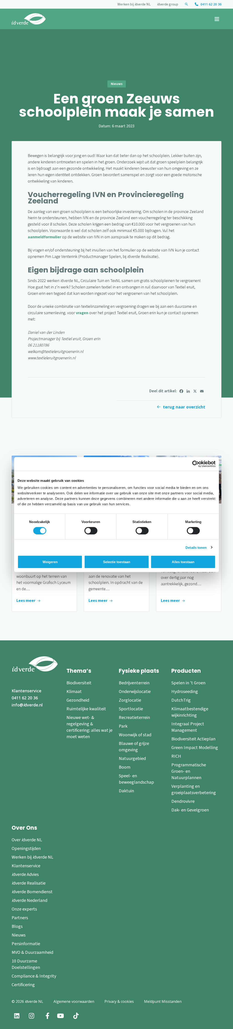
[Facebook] (181, 391)
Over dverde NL (27, 840)
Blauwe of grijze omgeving (134, 746)
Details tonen (196, 547)
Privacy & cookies (119, 1001)
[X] (195, 391)
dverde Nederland (29, 900)
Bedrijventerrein (134, 683)
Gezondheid (77, 700)
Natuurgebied (132, 758)
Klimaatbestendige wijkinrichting (189, 712)
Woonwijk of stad (135, 735)
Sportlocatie (131, 709)
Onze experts (24, 909)
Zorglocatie (130, 700)
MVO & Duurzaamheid (32, 952)
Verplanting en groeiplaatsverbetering (193, 789)
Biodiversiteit (78, 683)
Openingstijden (26, 848)
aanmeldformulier (44, 237)
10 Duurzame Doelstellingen (26, 964)
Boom (124, 767)
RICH (176, 756)
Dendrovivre (183, 801)
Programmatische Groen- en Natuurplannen (188, 771)
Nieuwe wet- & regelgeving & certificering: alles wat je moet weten (89, 727)
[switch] (90, 530)
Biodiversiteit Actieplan (193, 739)
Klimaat (74, 691)
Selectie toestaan (116, 562)
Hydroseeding (184, 691)
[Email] (201, 391)
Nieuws (18, 935)
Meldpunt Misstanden (163, 1001)
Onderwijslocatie (135, 691)
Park (123, 726)
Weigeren (50, 562)
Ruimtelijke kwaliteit (86, 709)
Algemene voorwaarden (73, 1001)
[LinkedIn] (188, 391)
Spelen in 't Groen (188, 683)
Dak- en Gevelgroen (190, 810)
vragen (82, 313)
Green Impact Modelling (194, 747)
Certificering (23, 985)
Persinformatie (26, 944)
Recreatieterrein (134, 717)
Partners (20, 918)
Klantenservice (26, 690)
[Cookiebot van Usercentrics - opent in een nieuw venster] (195, 463)
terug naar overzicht (184, 407)
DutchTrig (181, 700)
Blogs (17, 926)
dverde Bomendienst (32, 892)
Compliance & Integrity (34, 976)
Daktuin (126, 791)
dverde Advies (25, 874)
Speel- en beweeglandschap (136, 779)
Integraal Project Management (187, 727)
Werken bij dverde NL (134, 4)
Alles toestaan (183, 562)
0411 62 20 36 (210, 4)
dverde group (167, 4)
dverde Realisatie (29, 883)
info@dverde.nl (27, 705)
